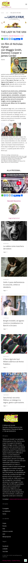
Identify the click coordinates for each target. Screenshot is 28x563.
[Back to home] (6, 4)
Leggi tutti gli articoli (14, 218)
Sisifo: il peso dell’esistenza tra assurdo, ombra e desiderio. (13, 284)
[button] (26, 4)
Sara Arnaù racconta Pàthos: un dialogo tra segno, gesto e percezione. (13, 400)
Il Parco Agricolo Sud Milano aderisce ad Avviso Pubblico (13, 361)
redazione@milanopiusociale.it (18, 499)
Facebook (5, 546)
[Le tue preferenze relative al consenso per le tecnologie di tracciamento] (25, 560)
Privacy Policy (7, 560)
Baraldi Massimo (14, 36)
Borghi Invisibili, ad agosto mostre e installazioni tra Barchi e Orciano (13, 323)
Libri (22, 36)
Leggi (4, 252)
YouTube (5, 551)
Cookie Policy (16, 560)
